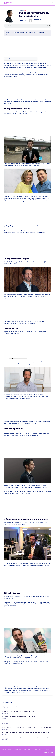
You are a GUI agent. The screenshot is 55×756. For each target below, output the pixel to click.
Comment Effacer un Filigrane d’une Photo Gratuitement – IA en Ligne (22, 722)
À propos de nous (6, 749)
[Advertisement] (27, 47)
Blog (25, 10)
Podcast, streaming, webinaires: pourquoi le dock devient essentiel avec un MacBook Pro (27, 727)
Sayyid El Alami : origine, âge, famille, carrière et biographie (19, 706)
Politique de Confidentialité (30, 749)
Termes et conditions (43, 749)
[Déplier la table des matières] (36, 59)
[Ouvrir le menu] (52, 3)
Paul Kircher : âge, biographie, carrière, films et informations (19, 711)
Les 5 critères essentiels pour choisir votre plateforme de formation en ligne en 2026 (26, 732)
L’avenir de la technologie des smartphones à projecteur (18, 716)
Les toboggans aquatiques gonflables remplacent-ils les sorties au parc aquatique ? (26, 738)
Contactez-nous (17, 749)
